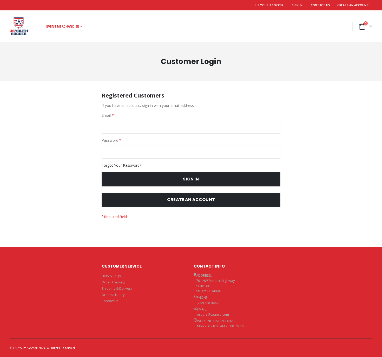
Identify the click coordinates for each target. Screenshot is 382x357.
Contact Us (320, 5)
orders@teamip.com (213, 314)
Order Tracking (113, 282)
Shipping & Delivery (117, 288)
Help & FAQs (111, 276)
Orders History (113, 294)
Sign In (297, 5)
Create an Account (353, 5)
